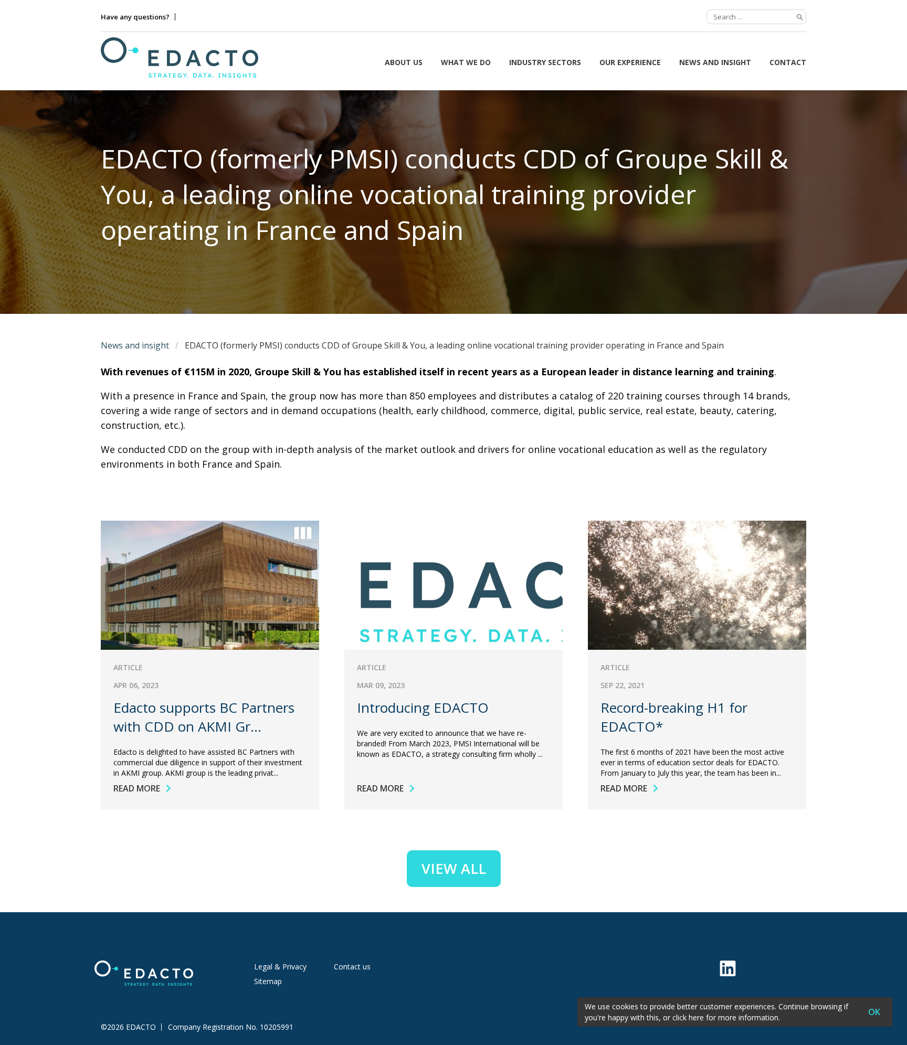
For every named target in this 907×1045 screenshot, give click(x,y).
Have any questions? (135, 16)
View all (453, 868)
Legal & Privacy (280, 967)
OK (874, 1012)
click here (688, 1017)
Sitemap (268, 981)
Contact (787, 62)
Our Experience (630, 62)
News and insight (715, 62)
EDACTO (141, 1027)
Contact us (352, 967)
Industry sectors (545, 62)
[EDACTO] (179, 57)
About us (404, 62)
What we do (466, 62)
